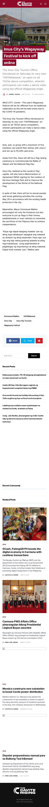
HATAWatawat (29, 316)
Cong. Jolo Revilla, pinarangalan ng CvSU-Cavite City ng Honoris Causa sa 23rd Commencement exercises (23, 419)
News (5, 41)
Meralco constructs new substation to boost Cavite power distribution (23, 690)
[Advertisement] (24, 283)
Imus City (8, 321)
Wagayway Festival (12, 325)
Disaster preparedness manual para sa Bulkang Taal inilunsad (24, 757)
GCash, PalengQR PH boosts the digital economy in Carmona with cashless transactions (22, 552)
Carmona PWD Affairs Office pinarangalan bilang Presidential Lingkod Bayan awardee (22, 624)
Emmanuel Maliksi (11, 316)
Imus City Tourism (24, 321)
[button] (4, 3)
